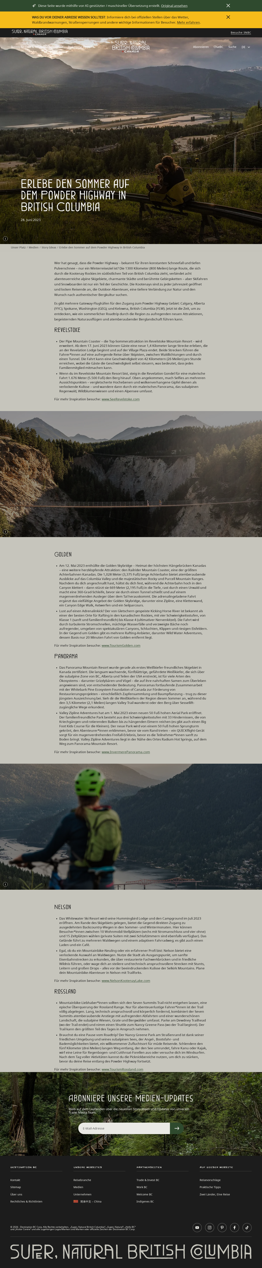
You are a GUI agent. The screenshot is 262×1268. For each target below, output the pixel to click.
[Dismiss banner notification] (228, 5)
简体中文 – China (90, 1201)
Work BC (142, 1187)
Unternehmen (82, 1194)
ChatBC (218, 47)
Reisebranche (82, 1180)
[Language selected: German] (246, 47)
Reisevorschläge (210, 1180)
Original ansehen (174, 5)
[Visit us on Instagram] (209, 1227)
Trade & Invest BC (148, 1180)
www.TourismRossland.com (122, 1069)
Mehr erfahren (188, 22)
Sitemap (15, 1187)
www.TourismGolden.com (121, 645)
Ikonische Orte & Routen (28, 47)
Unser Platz (18, 247)
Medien (34, 247)
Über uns (16, 1194)
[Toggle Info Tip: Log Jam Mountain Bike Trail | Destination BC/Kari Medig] (5, 884)
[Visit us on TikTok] (247, 1227)
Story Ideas (49, 247)
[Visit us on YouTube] (197, 1227)
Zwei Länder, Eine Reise (215, 1194)
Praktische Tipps (79, 47)
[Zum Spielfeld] (39, 32)
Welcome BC (144, 1194)
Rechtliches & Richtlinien (26, 1201)
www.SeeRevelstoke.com (121, 399)
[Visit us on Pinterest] (222, 1227)
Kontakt (15, 1180)
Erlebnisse (56, 47)
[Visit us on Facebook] (234, 1227)
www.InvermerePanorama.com (126, 752)
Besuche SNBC (241, 32)
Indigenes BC (145, 1201)
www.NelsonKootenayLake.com (126, 980)
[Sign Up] (177, 1128)
